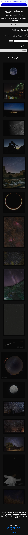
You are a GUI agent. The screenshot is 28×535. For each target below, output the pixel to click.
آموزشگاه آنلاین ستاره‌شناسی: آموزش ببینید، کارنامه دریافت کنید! (14, 3)
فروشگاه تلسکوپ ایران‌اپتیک (14, 529)
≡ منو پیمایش (14, 25)
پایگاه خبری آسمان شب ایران (14, 527)
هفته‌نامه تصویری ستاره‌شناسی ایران (14, 13)
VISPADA (14, 532)
